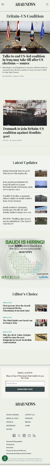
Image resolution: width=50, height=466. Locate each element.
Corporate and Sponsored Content (18, 453)
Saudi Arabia (12, 415)
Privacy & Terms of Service (16, 450)
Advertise (9, 447)
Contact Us (10, 444)
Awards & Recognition (14, 441)
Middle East (7, 303)
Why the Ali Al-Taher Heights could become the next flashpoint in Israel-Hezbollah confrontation (17, 339)
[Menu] (2, 4)
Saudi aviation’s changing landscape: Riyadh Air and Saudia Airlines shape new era (17, 210)
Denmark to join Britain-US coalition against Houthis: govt (23, 132)
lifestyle (30, 415)
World (9, 422)
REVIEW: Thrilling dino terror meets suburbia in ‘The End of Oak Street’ (17, 221)
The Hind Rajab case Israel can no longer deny (17, 321)
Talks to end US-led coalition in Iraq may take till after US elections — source (23, 59)
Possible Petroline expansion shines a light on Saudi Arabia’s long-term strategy (17, 198)
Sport (9, 429)
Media (28, 422)
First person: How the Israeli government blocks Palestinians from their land (16, 308)
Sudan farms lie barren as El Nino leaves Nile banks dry (16, 171)
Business (10, 426)
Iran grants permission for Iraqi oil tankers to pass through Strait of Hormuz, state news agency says (18, 186)
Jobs (27, 426)
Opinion (29, 418)
